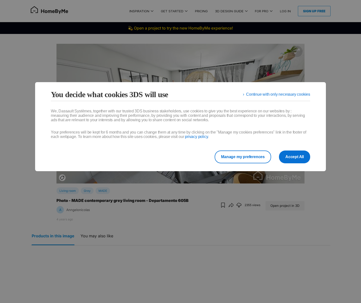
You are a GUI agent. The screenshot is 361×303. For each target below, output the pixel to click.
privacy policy (196, 137)
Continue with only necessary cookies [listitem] (278, 94)
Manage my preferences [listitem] (243, 157)
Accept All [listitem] (294, 157)
